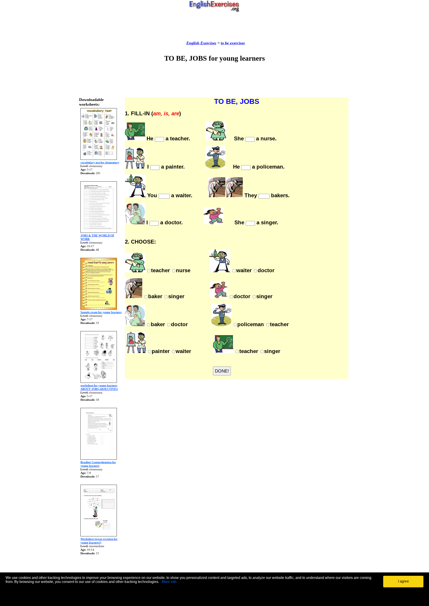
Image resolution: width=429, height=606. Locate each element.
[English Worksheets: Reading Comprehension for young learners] (98, 458)
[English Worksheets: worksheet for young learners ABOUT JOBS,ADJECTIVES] (98, 381)
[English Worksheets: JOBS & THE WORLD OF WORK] (98, 231)
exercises (237, 43)
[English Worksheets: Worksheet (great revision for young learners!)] (98, 535)
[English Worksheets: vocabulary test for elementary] (98, 159)
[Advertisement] (214, 27)
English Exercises (201, 43)
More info (169, 582)
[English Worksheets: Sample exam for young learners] (98, 308)
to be (225, 43)
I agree (403, 581)
